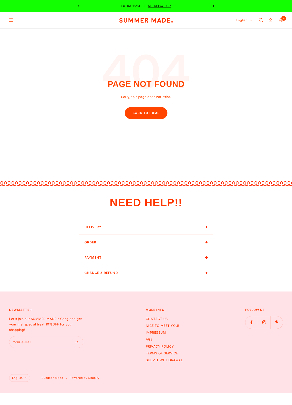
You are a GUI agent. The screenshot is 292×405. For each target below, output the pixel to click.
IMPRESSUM (156, 332)
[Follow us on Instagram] (264, 322)
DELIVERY (93, 227)
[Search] (261, 20)
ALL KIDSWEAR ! (159, 6)
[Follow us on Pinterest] (276, 322)
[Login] (271, 20)
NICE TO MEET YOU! (162, 326)
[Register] (77, 342)
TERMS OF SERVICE (162, 353)
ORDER (90, 242)
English (242, 20)
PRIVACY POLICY (160, 346)
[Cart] (280, 20)
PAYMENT (93, 257)
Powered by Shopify (85, 377)
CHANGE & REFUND (101, 273)
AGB (149, 339)
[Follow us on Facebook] (251, 322)
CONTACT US (157, 319)
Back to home (146, 113)
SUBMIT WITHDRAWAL (164, 360)
